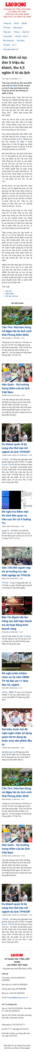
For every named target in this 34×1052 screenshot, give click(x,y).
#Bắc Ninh (9, 294)
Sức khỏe (20, 40)
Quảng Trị (5, 531)
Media (24, 23)
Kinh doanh (17, 28)
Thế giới (6, 45)
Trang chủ (7, 23)
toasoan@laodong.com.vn (17, 997)
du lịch (19, 139)
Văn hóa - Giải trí (21, 36)
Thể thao (6, 28)
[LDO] (17, 315)
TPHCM (5, 459)
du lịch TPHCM (8, 464)
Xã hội (16, 23)
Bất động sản (8, 40)
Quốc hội (12, 752)
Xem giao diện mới (10, 49)
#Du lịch (8, 291)
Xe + (14, 45)
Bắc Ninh (13, 85)
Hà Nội (4, 692)
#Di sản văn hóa (11, 296)
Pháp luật (7, 32)
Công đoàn (7, 36)
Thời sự (17, 32)
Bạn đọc (26, 32)
